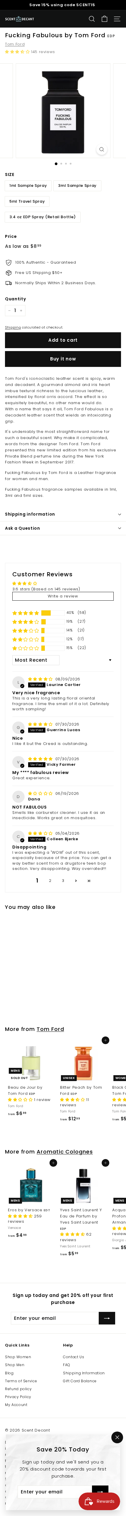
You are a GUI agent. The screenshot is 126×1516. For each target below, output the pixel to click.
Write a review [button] (63, 596)
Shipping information (30, 514)
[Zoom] (101, 149)
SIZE (9, 174)
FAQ (66, 1364)
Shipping (13, 327)
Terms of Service (21, 1380)
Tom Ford (15, 44)
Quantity (15, 299)
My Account (16, 1404)
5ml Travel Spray (27, 201)
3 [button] (63, 880)
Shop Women (18, 1356)
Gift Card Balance (80, 1380)
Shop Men (14, 1364)
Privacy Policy (18, 1396)
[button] (18, 52)
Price (11, 236)
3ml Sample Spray (77, 185)
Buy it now (63, 359)
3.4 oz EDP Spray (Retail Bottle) (42, 217)
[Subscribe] (100, 1491)
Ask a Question (22, 528)
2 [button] (50, 880)
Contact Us (73, 1356)
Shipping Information (84, 1373)
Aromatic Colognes (65, 1151)
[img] (41, 679)
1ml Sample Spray (28, 185)
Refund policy (18, 1388)
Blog (9, 1373)
